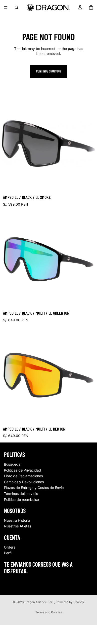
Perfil (8, 553)
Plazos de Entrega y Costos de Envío (34, 487)
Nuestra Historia (17, 520)
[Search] (16, 7)
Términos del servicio (21, 493)
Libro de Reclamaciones (23, 476)
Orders (9, 547)
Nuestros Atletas (17, 526)
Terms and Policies (48, 612)
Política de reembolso (21, 499)
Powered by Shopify (70, 602)
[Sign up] (88, 583)
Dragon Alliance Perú (39, 602)
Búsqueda (12, 464)
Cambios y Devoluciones (24, 482)
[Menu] (5, 7)
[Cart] (91, 7)
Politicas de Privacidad (22, 470)
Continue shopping (48, 71)
